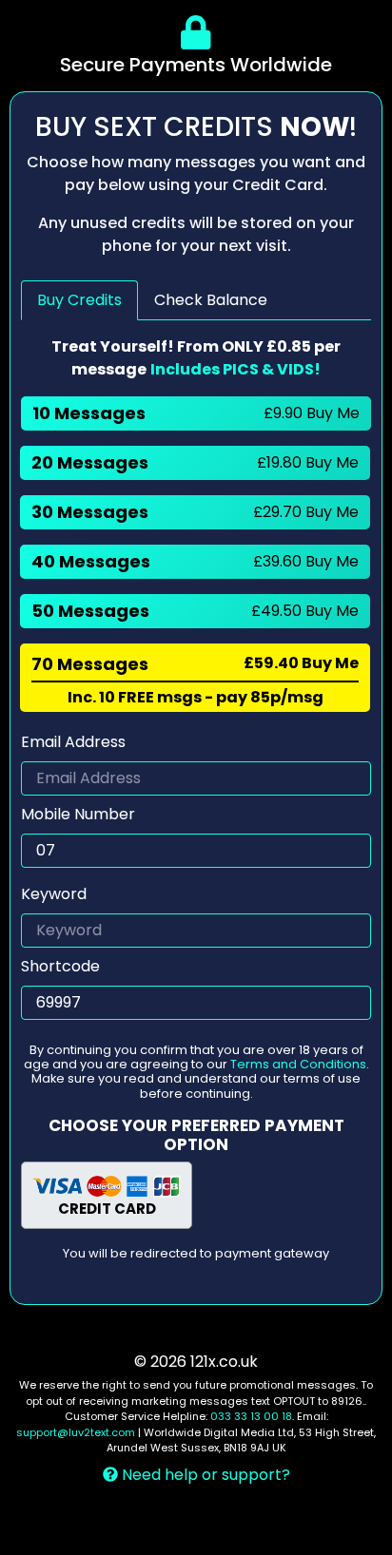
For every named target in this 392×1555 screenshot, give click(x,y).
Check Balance (210, 300)
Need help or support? (204, 1475)
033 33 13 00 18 (251, 1416)
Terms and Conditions (298, 1064)
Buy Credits (79, 300)
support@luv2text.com (75, 1432)
